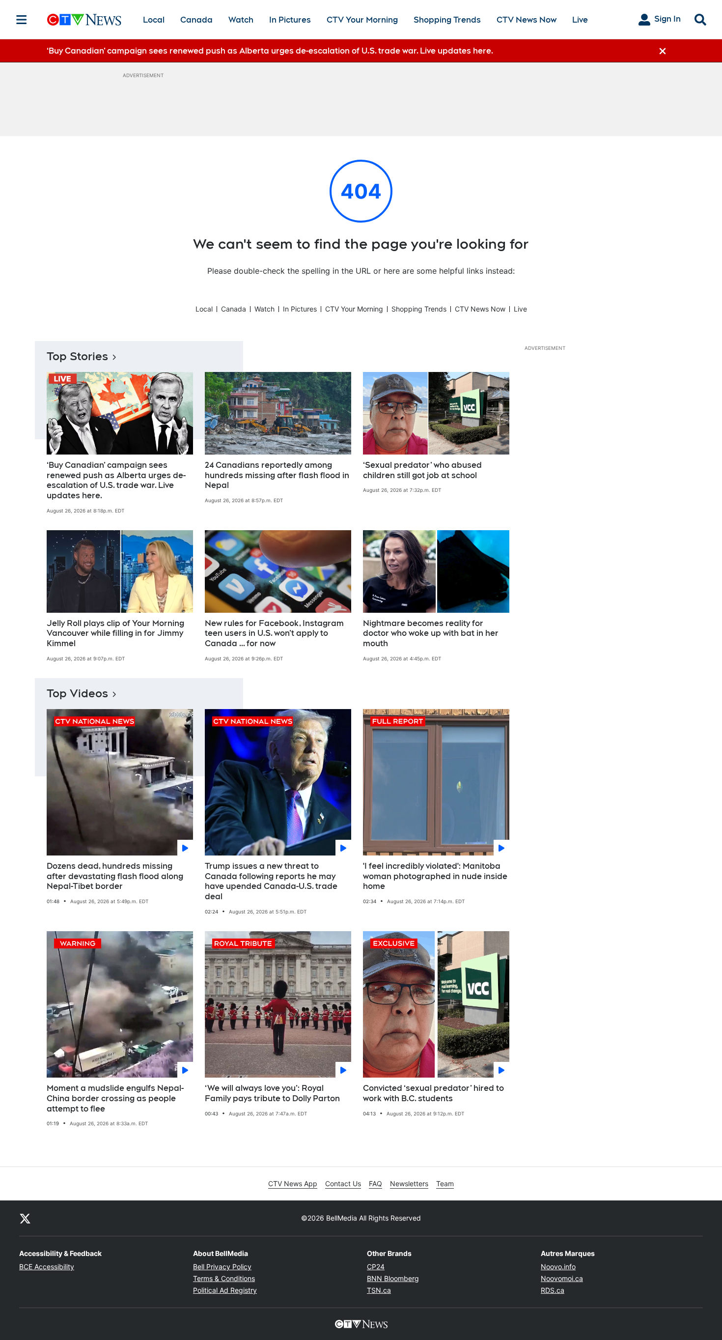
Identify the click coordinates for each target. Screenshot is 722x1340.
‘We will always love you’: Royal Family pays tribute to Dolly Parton (272, 1093)
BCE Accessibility (46, 1266)
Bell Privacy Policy (222, 1266)
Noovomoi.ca (562, 1278)
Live (580, 20)
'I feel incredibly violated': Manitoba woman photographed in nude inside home (435, 876)
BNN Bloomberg (393, 1278)
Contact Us (343, 1183)
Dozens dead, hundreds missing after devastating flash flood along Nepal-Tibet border (115, 876)
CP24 (376, 1266)
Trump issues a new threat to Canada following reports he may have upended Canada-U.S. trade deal (271, 881)
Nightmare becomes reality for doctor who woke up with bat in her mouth (431, 634)
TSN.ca (379, 1290)
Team (445, 1183)
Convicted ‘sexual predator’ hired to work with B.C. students (433, 1093)
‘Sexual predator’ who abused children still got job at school (422, 470)
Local (154, 20)
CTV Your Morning (362, 20)
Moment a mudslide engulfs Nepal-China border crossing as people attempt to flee (115, 1098)
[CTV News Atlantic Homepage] (84, 20)
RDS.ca (552, 1290)
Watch (240, 20)
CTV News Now (526, 20)
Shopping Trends (447, 20)
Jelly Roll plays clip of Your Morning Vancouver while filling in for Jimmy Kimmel (115, 634)
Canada (196, 20)
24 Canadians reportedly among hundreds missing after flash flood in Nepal (277, 475)
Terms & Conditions (224, 1278)
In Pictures (290, 20)
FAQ (375, 1183)
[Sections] (21, 19)
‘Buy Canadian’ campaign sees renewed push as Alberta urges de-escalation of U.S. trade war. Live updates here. (116, 480)
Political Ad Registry (225, 1290)
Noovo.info (558, 1266)
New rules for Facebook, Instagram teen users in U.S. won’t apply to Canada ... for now (274, 634)
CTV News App (292, 1183)
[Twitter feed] (25, 1218)
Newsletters (409, 1183)
